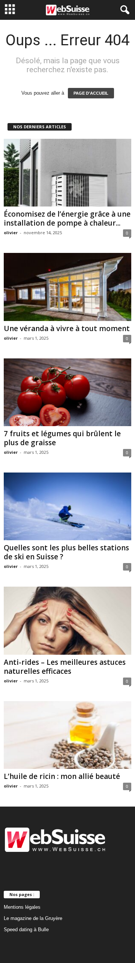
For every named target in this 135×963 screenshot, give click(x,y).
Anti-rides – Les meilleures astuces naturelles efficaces (65, 666)
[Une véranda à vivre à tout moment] (67, 287)
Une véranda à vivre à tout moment (67, 328)
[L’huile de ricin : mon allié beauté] (67, 735)
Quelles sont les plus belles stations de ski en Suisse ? (66, 552)
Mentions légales (22, 907)
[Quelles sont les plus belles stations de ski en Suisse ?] (67, 506)
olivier (11, 232)
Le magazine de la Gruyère (33, 918)
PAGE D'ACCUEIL (91, 93)
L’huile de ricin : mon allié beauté (62, 776)
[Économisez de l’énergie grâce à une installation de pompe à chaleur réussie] (67, 173)
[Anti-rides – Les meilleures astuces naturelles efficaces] (67, 620)
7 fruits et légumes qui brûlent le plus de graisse (62, 438)
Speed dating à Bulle (26, 929)
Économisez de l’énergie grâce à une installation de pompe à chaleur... (67, 218)
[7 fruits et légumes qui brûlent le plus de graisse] (67, 392)
